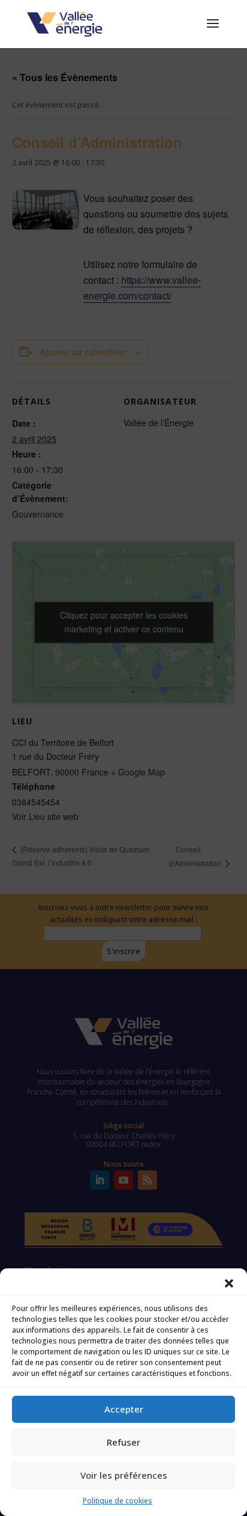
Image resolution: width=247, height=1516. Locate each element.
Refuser (123, 1442)
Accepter (123, 1409)
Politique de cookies (117, 1501)
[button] (229, 1283)
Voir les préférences (123, 1475)
